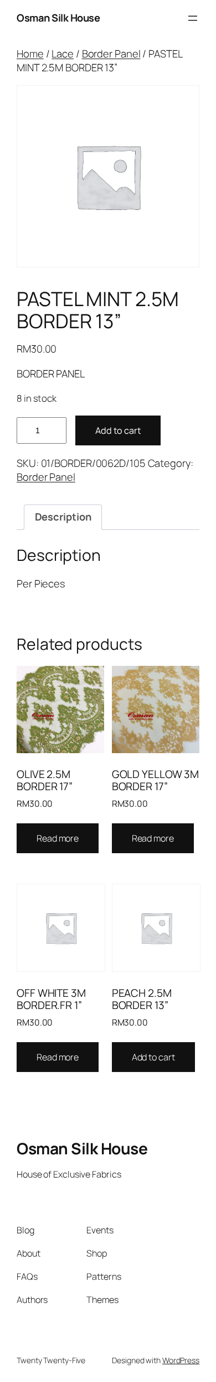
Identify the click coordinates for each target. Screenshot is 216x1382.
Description (63, 516)
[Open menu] (192, 18)
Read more (58, 838)
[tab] (62, 517)
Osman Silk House (58, 17)
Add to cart (118, 430)
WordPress (180, 1360)
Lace (63, 53)
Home (30, 53)
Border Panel (111, 53)
